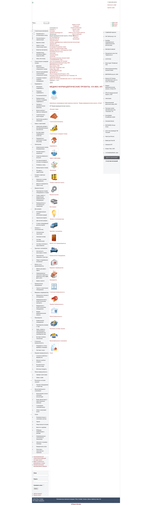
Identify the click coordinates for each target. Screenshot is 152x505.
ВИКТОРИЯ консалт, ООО (56, 64)
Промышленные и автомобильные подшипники (40, 204)
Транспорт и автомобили (41, 248)
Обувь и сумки (39, 377)
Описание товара (54, 109)
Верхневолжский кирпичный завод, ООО (60, 62)
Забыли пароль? (38, 493)
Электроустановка (41, 236)
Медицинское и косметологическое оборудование (41, 307)
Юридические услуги (41, 446)
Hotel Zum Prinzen (54, 40)
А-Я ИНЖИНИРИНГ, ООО (56, 59)
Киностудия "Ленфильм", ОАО (57, 67)
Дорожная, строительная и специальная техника (41, 67)
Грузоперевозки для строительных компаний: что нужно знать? (40, 458)
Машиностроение (39, 188)
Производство (38, 317)
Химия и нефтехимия (40, 123)
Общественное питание (42, 424)
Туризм (38, 421)
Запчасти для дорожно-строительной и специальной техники (42, 73)
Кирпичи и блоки (40, 42)
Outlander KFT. (53, 43)
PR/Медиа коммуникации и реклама (40, 432)
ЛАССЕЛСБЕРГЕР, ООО (56, 70)
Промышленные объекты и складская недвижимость (41, 100)
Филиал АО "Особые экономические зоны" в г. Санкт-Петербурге (66, 78)
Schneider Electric (54, 55)
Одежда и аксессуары (41, 374)
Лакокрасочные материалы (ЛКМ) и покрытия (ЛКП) (41, 54)
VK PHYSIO (52, 56)
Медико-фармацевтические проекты (41, 313)
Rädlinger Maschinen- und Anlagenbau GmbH (61, 50)
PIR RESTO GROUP (54, 45)
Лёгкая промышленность (41, 372)
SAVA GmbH (53, 53)
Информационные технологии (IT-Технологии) (41, 438)
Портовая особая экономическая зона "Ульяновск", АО (63, 75)
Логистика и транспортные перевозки (40, 451)
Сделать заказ (111, 7)
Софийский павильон (55, 77)
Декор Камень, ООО (54, 66)
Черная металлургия (41, 217)
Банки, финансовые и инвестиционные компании (41, 401)
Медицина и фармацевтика (41, 292)
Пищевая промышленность (42, 353)
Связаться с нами (111, 5)
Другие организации (111, 157)
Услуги (36, 414)
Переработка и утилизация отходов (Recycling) (41, 140)
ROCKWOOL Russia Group (56, 51)
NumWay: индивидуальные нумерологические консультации (65, 42)
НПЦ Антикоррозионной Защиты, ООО (59, 74)
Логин (35, 473)
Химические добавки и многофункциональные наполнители (42, 128)
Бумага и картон (40, 280)
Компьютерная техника (42, 167)
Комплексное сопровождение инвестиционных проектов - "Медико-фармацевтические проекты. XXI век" (76, 103)
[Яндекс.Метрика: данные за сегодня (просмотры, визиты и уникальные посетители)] (76, 504)
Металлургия (38, 209)
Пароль (36, 479)
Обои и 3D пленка (40, 58)
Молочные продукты (41, 369)
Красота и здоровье (41, 427)
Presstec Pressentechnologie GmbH (58, 48)
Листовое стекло (40, 350)
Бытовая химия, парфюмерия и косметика (40, 134)
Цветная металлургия (41, 220)
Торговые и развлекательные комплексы (40, 106)
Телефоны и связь (40, 165)
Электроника (38, 144)
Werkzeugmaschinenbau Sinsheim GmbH (60, 58)
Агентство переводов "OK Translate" (58, 61)
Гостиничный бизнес (41, 95)
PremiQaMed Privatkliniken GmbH (58, 47)
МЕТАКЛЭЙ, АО (53, 72)
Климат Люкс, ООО (54, 69)
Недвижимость (38, 84)
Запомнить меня (38, 485)
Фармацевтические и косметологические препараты (41, 301)
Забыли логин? (37, 495)
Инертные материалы (42, 49)
